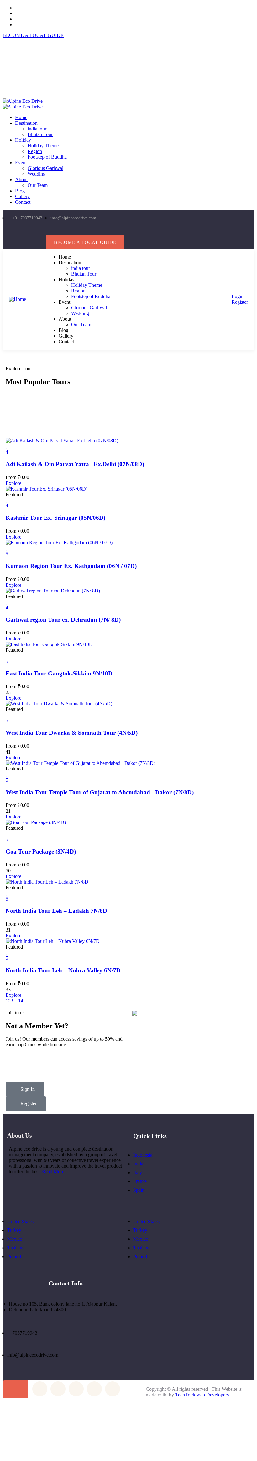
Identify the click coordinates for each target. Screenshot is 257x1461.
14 (20, 1000)
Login (237, 296)
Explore (13, 483)
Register (239, 302)
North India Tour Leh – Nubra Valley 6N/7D (63, 970)
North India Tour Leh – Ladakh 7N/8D (56, 910)
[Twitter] (65, 230)
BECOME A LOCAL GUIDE (33, 35)
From (11, 477)
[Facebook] (77, 230)
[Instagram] (90, 230)
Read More (53, 1171)
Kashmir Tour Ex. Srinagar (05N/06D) (55, 517)
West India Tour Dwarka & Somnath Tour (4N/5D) (72, 732)
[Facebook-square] (58, 1388)
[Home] (17, 299)
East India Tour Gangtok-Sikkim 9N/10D (59, 673)
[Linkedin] (116, 230)
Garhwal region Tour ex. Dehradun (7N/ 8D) (63, 619)
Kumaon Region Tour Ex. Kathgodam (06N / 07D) (71, 566)
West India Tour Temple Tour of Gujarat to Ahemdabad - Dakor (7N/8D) (100, 792)
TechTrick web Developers (202, 1394)
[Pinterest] (103, 230)
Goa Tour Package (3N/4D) (41, 851)
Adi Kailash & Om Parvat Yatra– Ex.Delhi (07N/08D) (75, 464)
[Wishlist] (6, 446)
